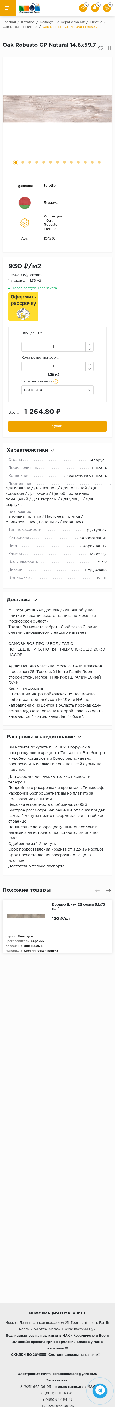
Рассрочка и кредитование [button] (41, 737)
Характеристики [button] (27, 450)
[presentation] (97, 890)
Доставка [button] (19, 600)
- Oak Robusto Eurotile (50, 224)
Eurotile (49, 185)
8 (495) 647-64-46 (57, 1399)
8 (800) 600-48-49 (57, 1393)
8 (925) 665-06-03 (35, 1386)
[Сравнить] (109, 49)
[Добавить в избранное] (101, 49)
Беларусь (51, 202)
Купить (57, 426)
